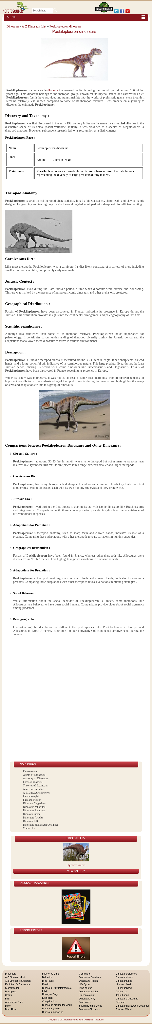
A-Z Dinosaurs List (34, 26)
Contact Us (29, 828)
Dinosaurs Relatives (34, 810)
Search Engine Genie (90, 1005)
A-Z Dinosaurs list (33, 789)
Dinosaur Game (31, 814)
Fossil (45, 984)
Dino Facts (48, 980)
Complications (50, 1001)
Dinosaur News (124, 988)
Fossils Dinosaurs (32, 782)
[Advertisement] (27, 702)
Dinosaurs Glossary (126, 973)
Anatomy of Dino (14, 1002)
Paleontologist (31, 796)
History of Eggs (50, 994)
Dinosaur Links (124, 980)
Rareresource (30, 771)
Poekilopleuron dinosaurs (65, 26)
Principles (10, 991)
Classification (12, 988)
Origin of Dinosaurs (34, 774)
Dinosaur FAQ (31, 821)
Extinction (47, 998)
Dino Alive (10, 1009)
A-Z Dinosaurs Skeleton (36, 792)
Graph (8, 995)
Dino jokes (84, 1002)
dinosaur (52, 90)
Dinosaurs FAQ (87, 998)
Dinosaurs (13, 26)
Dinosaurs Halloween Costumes (40, 824)
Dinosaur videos (124, 977)
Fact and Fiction (32, 799)
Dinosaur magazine (52, 1012)
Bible (8, 1005)
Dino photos (85, 988)
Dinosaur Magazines (34, 803)
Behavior (47, 977)
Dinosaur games (51, 1008)
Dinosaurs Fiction (88, 980)
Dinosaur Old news (89, 1009)
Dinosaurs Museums (34, 806)
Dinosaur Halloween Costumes (132, 1005)
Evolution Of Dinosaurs (17, 984)
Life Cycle (84, 984)
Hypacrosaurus (75, 865)
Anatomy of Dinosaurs (35, 778)
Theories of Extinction (35, 785)
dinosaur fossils (124, 984)
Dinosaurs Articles (33, 817)
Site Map (120, 1002)
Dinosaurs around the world (57, 1005)
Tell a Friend (122, 995)
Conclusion (85, 973)
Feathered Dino (50, 973)
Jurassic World (124, 1009)
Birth (7, 998)
